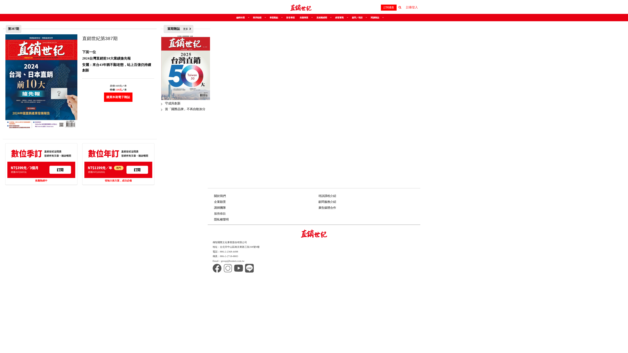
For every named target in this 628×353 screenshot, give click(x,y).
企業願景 (220, 201)
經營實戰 (339, 17)
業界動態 (257, 17)
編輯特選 (240, 17)
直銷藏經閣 (321, 17)
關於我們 (220, 196)
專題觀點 (274, 17)
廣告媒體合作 (327, 207)
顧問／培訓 (357, 17)
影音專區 (290, 17)
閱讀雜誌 (375, 17)
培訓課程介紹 (327, 196)
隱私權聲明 (221, 219)
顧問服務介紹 (327, 201)
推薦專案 (304, 17)
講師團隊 (220, 207)
